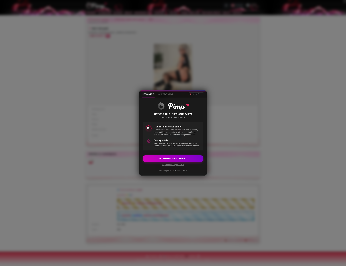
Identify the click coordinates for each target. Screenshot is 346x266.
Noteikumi (176, 171)
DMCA (185, 171)
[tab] (148, 94)
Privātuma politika (165, 171)
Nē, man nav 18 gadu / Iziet (173, 165)
